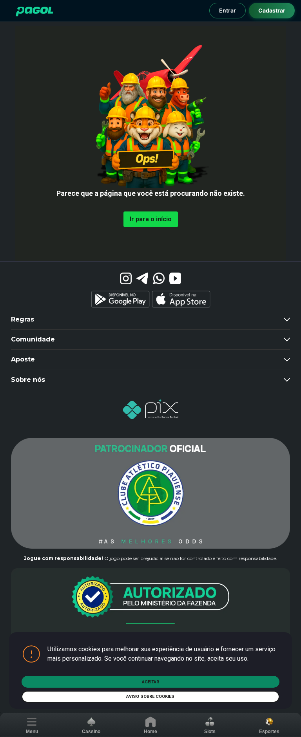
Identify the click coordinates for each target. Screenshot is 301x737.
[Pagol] (34, 11)
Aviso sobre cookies (150, 696)
